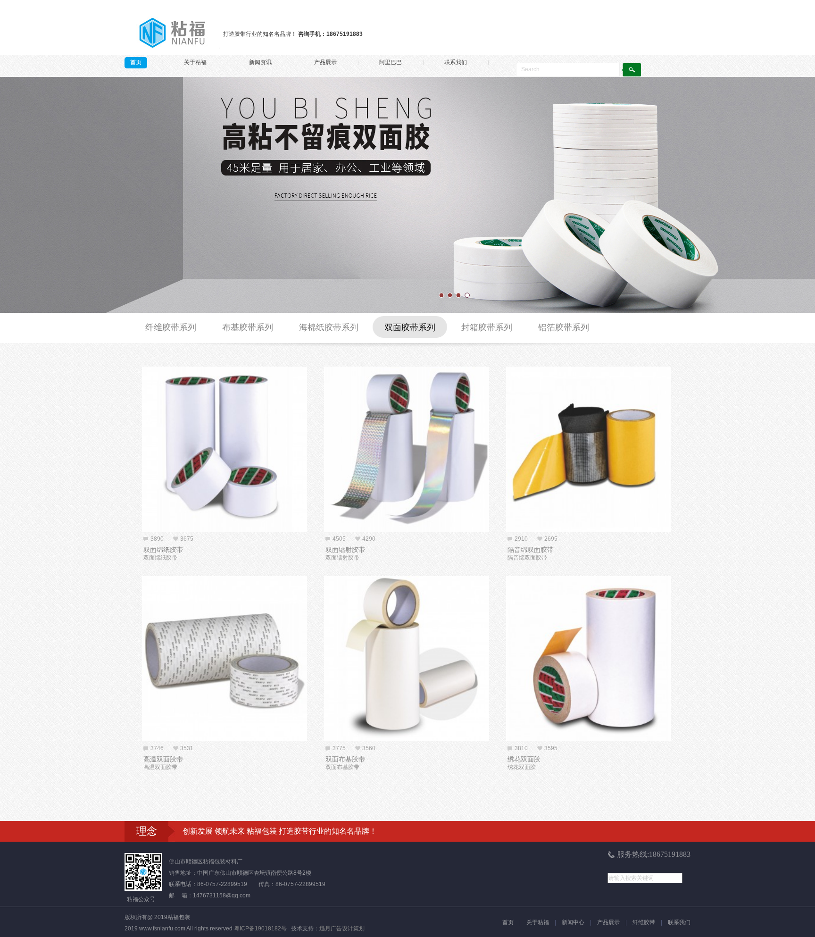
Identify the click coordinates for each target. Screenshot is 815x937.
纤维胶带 (643, 922)
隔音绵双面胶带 (530, 549)
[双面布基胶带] (406, 658)
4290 (368, 538)
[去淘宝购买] (295, 524)
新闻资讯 (260, 62)
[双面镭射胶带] (406, 449)
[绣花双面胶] (588, 658)
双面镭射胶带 (345, 549)
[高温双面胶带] (224, 658)
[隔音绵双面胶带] (588, 449)
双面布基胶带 (345, 759)
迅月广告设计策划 (342, 928)
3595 (550, 748)
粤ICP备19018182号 (260, 928)
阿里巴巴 (390, 62)
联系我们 (455, 62)
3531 (186, 748)
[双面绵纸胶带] (224, 449)
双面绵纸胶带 (163, 549)
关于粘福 (195, 62)
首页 (135, 62)
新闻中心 (573, 922)
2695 (550, 538)
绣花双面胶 (524, 759)
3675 (186, 538)
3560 (368, 748)
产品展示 (325, 62)
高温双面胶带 (163, 759)
